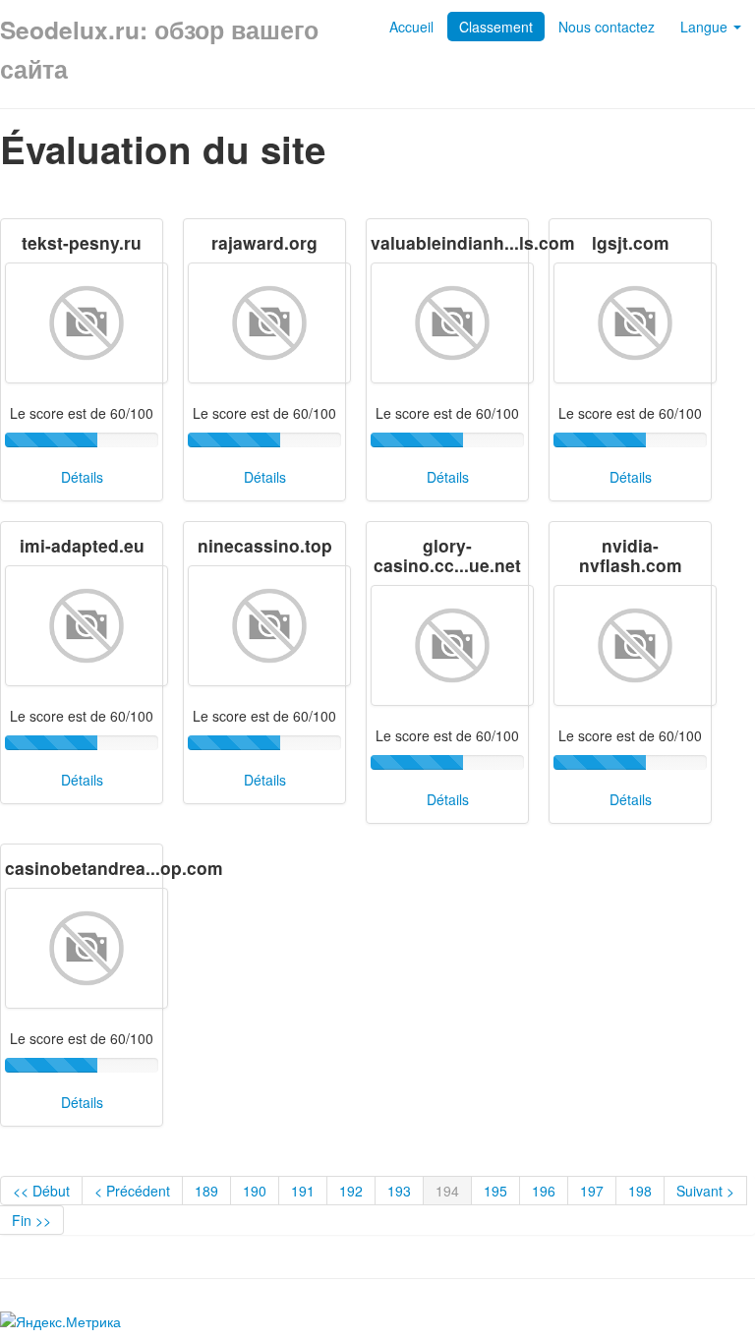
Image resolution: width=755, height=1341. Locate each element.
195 (495, 1190)
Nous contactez (606, 26)
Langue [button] (705, 26)
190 (254, 1190)
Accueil (411, 26)
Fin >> (31, 1220)
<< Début (41, 1190)
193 (399, 1190)
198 (640, 1190)
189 (206, 1190)
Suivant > (705, 1190)
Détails (82, 477)
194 (447, 1190)
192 (351, 1190)
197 (592, 1190)
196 (543, 1190)
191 (303, 1190)
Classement (496, 26)
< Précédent (132, 1190)
